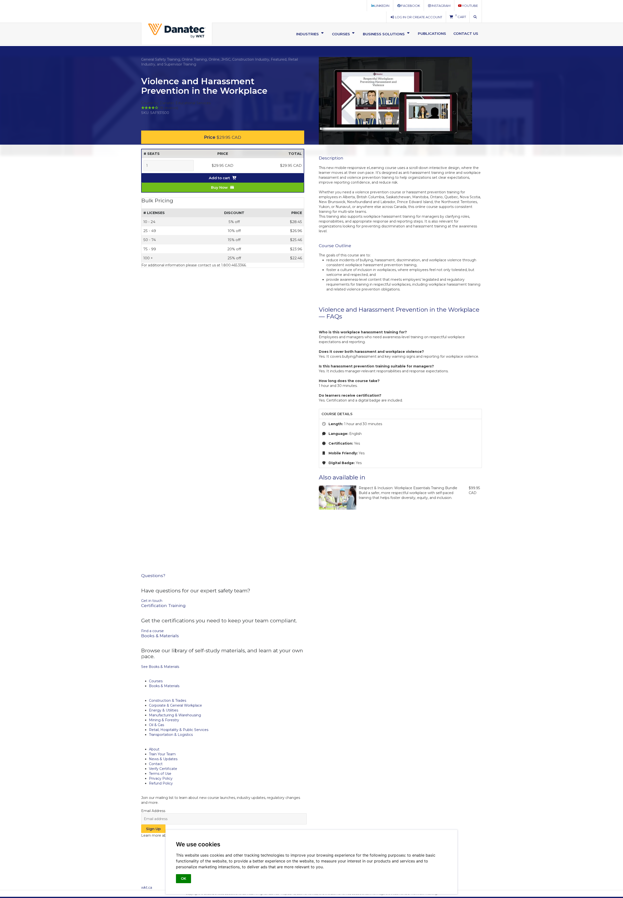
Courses (156, 681)
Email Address (153, 811)
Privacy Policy (161, 778)
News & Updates (163, 759)
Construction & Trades (167, 700)
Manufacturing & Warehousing (175, 715)
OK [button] (183, 878)
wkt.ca (146, 887)
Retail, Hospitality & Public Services (178, 730)
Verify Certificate (163, 769)
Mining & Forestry (164, 720)
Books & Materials (164, 686)
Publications (432, 33)
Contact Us (465, 33)
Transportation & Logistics (171, 734)
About (154, 749)
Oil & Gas (156, 725)
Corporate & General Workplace (175, 705)
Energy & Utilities (163, 710)
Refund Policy (161, 783)
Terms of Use (160, 773)
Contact (156, 764)
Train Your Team (162, 754)
